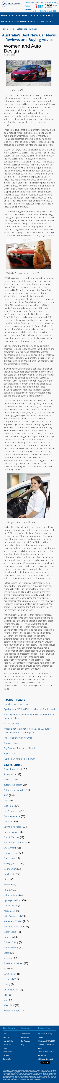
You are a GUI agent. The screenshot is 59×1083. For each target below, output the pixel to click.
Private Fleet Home (11, 4)
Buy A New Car (11, 811)
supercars (8, 958)
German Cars (10, 868)
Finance (5, 22)
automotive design (13, 784)
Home (4, 15)
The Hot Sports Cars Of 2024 (18, 737)
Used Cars (46, 15)
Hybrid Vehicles (11, 895)
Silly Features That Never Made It (19, 748)
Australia (8, 779)
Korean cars (9, 910)
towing (7, 984)
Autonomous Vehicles (14, 790)
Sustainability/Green (13, 963)
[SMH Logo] (39, 7)
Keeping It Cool (11, 743)
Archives (33, 29)
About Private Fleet (13, 769)
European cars (11, 853)
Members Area (33, 2)
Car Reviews (19, 22)
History (7, 879)
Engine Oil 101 (11, 753)
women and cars (12, 1010)
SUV (6, 968)
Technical (8, 979)
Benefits (33, 22)
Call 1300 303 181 (45, 11)
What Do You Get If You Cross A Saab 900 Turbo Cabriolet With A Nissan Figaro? (27, 730)
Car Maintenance (12, 816)
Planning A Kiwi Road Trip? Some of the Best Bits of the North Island (29, 716)
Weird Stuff (9, 1005)
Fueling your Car (11, 863)
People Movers (11, 947)
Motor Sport (10, 931)
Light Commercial (12, 916)
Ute (5, 994)
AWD (6, 795)
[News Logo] (48, 7)
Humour (8, 889)
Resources (46, 2)
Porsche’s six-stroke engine (17, 704)
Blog (55, 2)
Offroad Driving (11, 942)
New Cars (14, 15)
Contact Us (46, 22)
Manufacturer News (13, 926)
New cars (8, 937)
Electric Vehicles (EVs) (14, 842)
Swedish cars (10, 973)
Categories (21, 29)
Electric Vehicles (11, 837)
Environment (10, 847)
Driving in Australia (12, 826)
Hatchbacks (9, 874)
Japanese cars (10, 905)
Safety (7, 952)
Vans (6, 1000)
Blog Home (9, 805)
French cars (9, 858)
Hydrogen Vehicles (13, 900)
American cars (11, 774)
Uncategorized (11, 989)
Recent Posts (8, 29)
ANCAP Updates (11, 723)
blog (6, 800)
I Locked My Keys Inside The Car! (19, 758)
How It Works (30, 15)
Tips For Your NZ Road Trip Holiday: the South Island (29, 709)
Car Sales (8, 821)
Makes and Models (13, 921)
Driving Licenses (11, 832)
